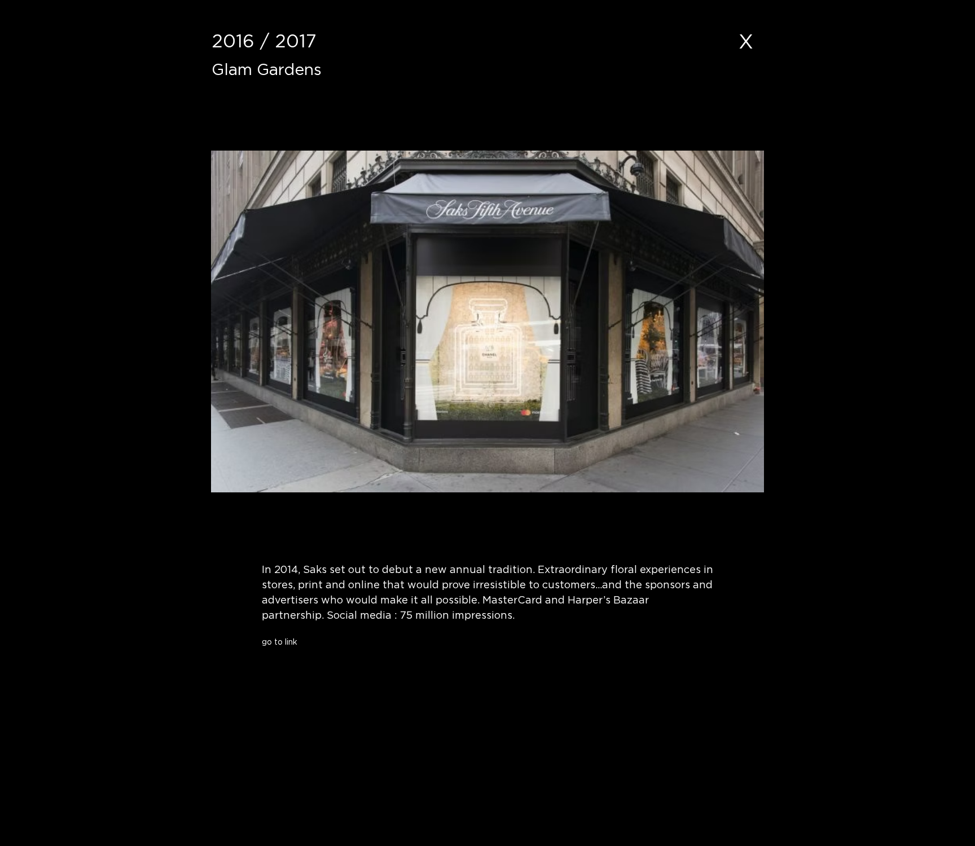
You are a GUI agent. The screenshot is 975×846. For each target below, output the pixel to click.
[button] (349, 663)
